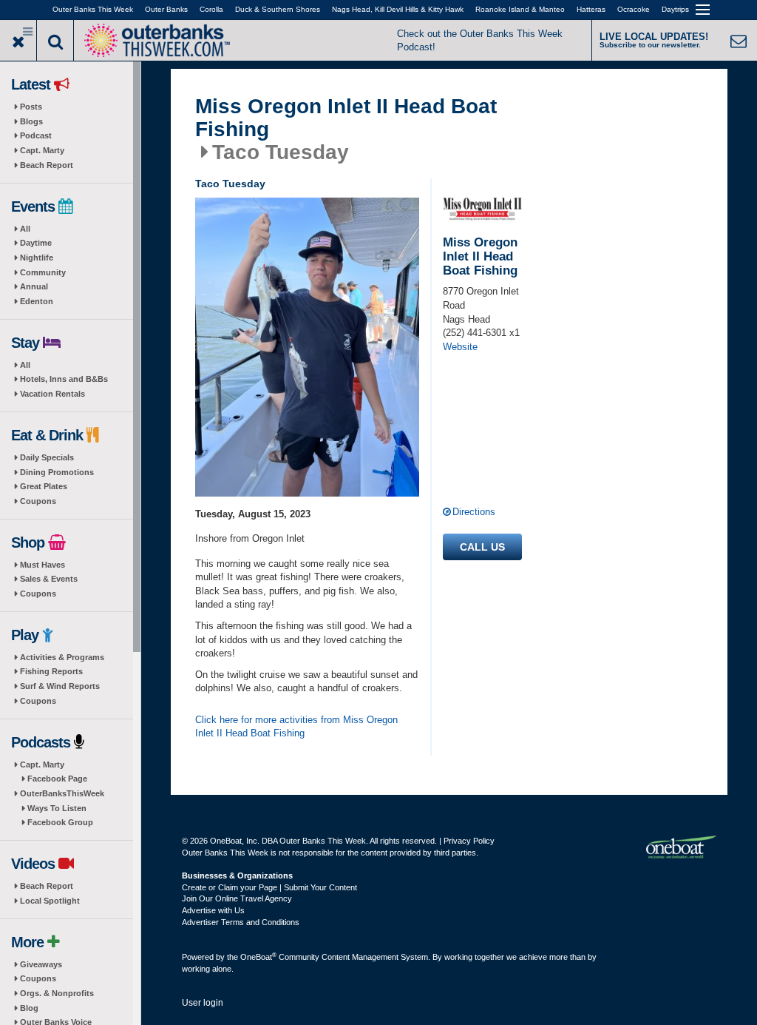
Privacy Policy (469, 840)
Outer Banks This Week (92, 9)
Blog (29, 1008)
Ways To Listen (56, 808)
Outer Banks (166, 9)
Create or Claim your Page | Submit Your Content (269, 887)
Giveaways (41, 964)
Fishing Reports (51, 671)
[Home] (157, 39)
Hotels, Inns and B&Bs (64, 378)
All (25, 228)
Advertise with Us (213, 910)
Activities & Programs (62, 657)
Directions (473, 511)
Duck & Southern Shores (277, 9)
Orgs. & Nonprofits (57, 993)
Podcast (36, 135)
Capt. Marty (42, 150)
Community (43, 272)
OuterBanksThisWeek (62, 793)
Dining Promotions (57, 472)
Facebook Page (57, 778)
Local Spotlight (50, 900)
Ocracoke (633, 9)
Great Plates (43, 486)
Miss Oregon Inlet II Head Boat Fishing (346, 118)
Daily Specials (47, 457)
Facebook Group (60, 822)
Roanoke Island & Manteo (520, 9)
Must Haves (42, 564)
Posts (31, 106)
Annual (34, 286)
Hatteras (591, 9)
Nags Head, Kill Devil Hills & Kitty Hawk (398, 9)
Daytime (36, 242)
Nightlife (36, 257)
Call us (482, 547)
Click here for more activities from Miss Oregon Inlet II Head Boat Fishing (296, 726)
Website (460, 346)
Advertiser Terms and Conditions (240, 922)
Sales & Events (49, 578)
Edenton (36, 301)
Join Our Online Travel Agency (237, 898)
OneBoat (258, 956)
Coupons (38, 501)
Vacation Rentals (52, 393)
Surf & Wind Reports (60, 686)
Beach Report (46, 165)
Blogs (31, 121)
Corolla (211, 9)
